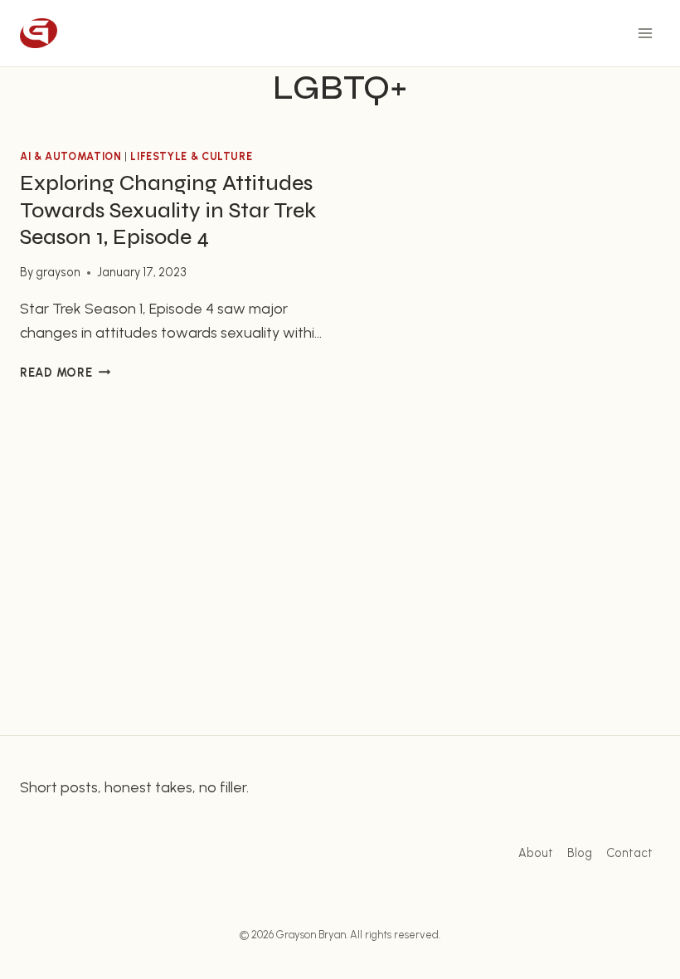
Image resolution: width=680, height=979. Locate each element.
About (535, 852)
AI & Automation (70, 156)
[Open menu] (644, 33)
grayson (58, 272)
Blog (579, 852)
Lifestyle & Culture (191, 156)
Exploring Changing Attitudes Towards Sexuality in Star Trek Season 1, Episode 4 (168, 210)
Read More (65, 372)
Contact (629, 852)
